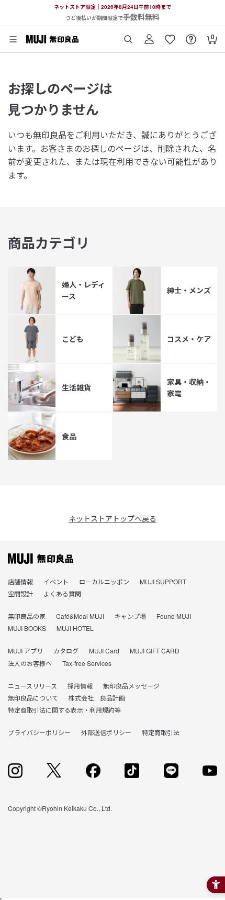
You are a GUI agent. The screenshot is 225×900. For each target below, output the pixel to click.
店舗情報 (20, 581)
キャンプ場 (130, 616)
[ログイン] (149, 35)
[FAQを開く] (191, 35)
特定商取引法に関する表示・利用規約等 (64, 709)
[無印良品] (40, 558)
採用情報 (80, 685)
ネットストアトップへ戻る (112, 518)
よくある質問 (62, 593)
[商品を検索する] (128, 35)
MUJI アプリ (25, 650)
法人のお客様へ (30, 663)
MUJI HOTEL (75, 628)
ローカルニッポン (104, 581)
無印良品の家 (27, 616)
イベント (56, 581)
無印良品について (33, 697)
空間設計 (20, 593)
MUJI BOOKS (27, 628)
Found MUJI (173, 616)
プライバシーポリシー (39, 732)
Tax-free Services (86, 663)
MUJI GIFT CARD (154, 650)
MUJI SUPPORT (163, 581)
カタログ (65, 650)
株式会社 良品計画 (97, 697)
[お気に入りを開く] (170, 35)
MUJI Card (104, 650)
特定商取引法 (160, 732)
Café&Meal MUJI (80, 616)
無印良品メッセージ (131, 685)
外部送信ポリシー (106, 732)
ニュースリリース (32, 685)
